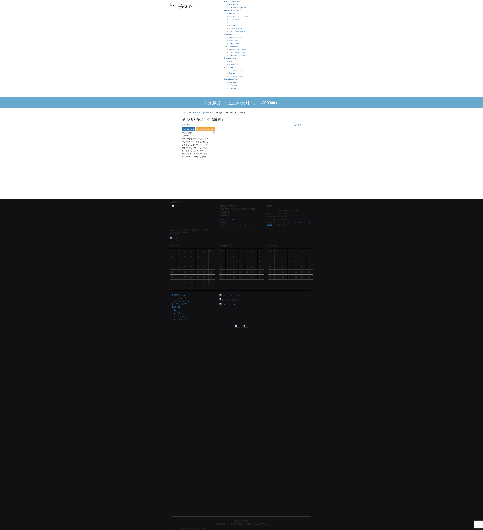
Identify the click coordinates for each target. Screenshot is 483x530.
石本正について (235, 4)
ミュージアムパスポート (238, 16)
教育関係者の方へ (236, 28)
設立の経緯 (233, 85)
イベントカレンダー (237, 70)
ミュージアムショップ (180, 301)
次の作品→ (298, 124)
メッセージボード (179, 319)
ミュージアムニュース (180, 313)
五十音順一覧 (188, 129)
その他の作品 (234, 64)
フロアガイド (234, 19)
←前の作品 (186, 124)
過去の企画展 (234, 43)
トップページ (187, 112)
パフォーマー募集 (236, 76)
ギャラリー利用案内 (237, 31)
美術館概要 (233, 82)
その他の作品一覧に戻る (205, 129)
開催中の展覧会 (235, 37)
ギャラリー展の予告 (237, 52)
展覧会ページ (302, 222)
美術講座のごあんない (180, 295)
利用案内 (232, 13)
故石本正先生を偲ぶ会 (238, 7)
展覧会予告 (233, 40)
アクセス (232, 22)
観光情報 (232, 25)
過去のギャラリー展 (237, 55)
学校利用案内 (177, 307)
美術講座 (232, 73)
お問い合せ (176, 310)
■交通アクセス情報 (227, 219)
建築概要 (232, 88)
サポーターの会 (178, 316)
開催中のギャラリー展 (238, 49)
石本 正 (232, 61)
